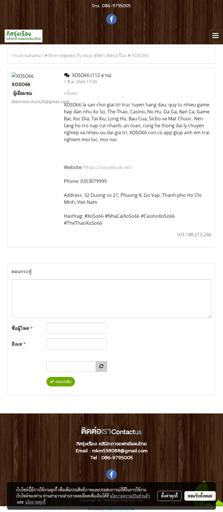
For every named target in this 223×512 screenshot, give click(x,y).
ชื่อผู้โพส (22, 328)
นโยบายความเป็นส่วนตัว (130, 495)
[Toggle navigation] (215, 36)
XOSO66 (140, 55)
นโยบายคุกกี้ (35, 501)
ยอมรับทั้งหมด (200, 495)
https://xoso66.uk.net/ (108, 167)
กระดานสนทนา (28, 55)
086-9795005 (116, 6)
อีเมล (19, 344)
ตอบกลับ (62, 382)
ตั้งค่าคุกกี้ (169, 495)
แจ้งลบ (71, 93)
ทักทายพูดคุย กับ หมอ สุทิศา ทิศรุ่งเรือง (87, 55)
